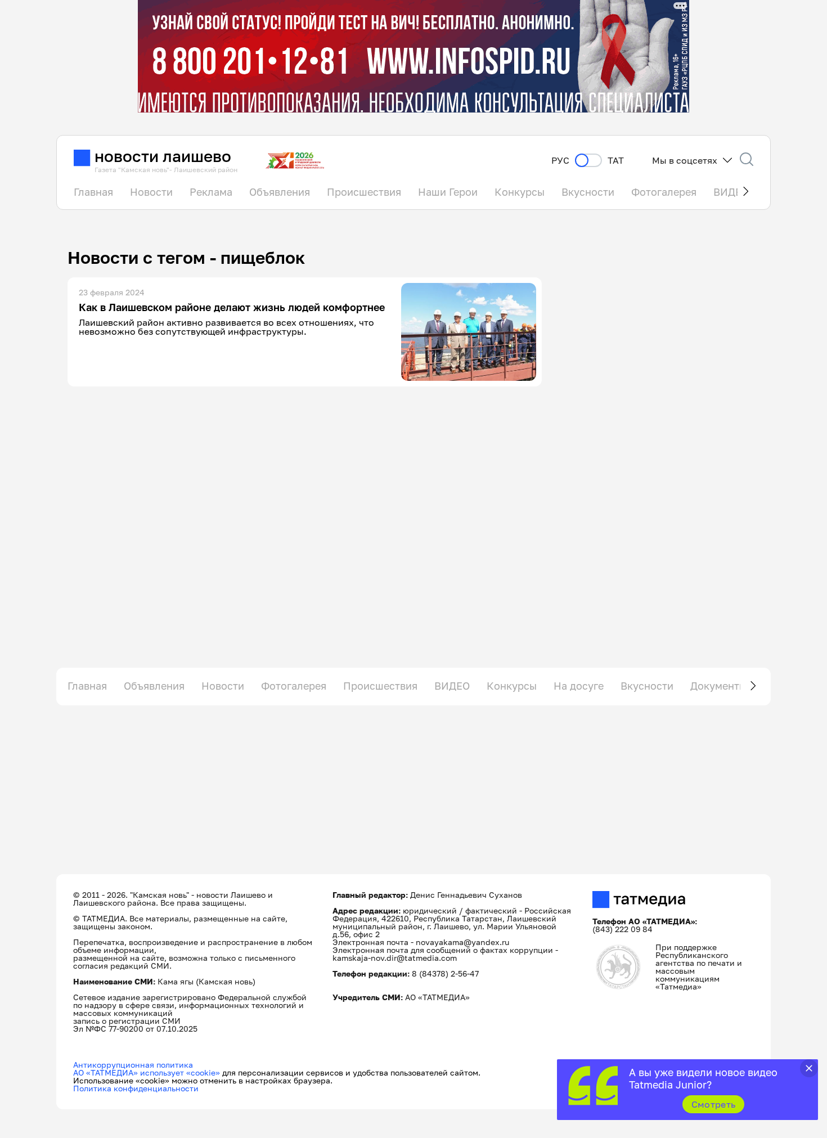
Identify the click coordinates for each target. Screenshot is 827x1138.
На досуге (579, 686)
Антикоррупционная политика (133, 1064)
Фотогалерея (663, 192)
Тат (616, 160)
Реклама (211, 192)
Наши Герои (448, 192)
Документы (718, 686)
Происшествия (364, 192)
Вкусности (587, 192)
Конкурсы (520, 192)
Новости (151, 192)
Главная (93, 192)
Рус (560, 160)
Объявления (279, 192)
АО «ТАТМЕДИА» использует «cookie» (146, 1072)
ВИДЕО (452, 686)
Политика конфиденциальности (136, 1088)
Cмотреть (713, 1104)
